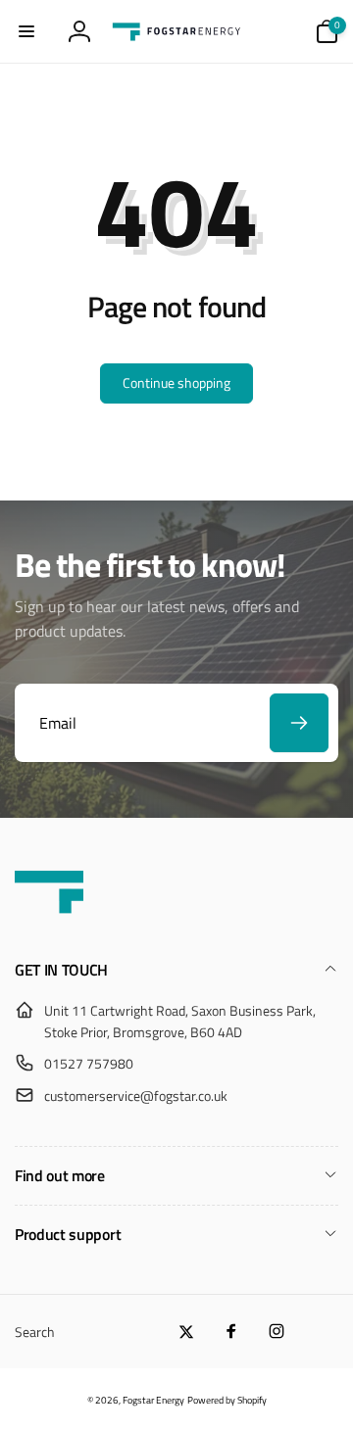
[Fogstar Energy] (49, 918)
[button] (26, 31)
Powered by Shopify (227, 1400)
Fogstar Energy (153, 1400)
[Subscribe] (299, 722)
